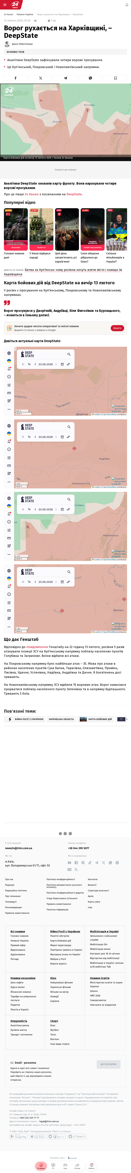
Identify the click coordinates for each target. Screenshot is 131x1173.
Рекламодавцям (13, 907)
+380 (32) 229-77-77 (29, 1118)
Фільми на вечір (59, 991)
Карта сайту (94, 902)
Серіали (54, 1001)
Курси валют (18, 987)
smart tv (56, 1136)
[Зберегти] (115, 78)
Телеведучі (11, 902)
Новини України (25, 14)
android (18, 1136)
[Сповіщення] (127, 5)
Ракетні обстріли (59, 935)
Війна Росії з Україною (65, 931)
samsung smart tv (77, 1136)
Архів (90, 896)
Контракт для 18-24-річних (105, 953)
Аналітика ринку (20, 1025)
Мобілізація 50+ (99, 944)
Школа (94, 991)
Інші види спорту (59, 1043)
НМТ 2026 (95, 995)
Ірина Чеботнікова (22, 44)
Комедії (54, 996)
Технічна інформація (57, 910)
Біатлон (54, 1039)
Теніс (53, 1034)
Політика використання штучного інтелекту (64, 886)
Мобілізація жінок (100, 949)
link (69, 863)
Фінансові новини (21, 991)
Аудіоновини (18, 954)
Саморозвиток (98, 1000)
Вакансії (92, 885)
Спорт (54, 1021)
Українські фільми (60, 987)
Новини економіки (23, 978)
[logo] (15, 4)
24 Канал (9, 14)
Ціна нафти (17, 982)
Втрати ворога (58, 963)
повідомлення (37, 647)
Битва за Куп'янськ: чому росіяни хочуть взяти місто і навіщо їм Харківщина (63, 272)
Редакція (9, 885)
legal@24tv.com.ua (49, 1121)
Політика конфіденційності (61, 879)
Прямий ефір (18, 945)
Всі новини (18, 931)
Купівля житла (19, 1030)
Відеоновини (18, 949)
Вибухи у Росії (58, 959)
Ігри (90, 907)
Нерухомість (19, 1021)
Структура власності (98, 891)
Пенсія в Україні (20, 1009)
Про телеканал (13, 896)
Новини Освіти (99, 978)
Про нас (9, 879)
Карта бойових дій (60, 940)
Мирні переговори (60, 945)
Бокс (52, 1025)
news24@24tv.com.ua (18, 848)
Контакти (92, 879)
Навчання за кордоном (103, 1004)
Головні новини (19, 935)
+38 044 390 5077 (78, 848)
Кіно (53, 978)
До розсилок (109, 1064)
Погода (15, 959)
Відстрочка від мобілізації (104, 958)
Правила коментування (59, 904)
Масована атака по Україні (65, 954)
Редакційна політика (16, 891)
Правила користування (17, 913)
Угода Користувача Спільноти (62, 898)
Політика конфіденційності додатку (65, 893)
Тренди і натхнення (21, 1034)
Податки (15, 1004)
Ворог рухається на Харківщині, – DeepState (60, 14)
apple (38, 1136)
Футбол (54, 1030)
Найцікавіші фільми (61, 982)
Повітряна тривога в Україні (66, 949)
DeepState (74, 194)
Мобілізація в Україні (104, 931)
